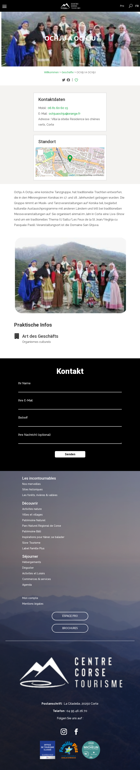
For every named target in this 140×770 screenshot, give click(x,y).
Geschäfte (68, 72)
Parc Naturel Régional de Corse (41, 525)
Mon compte (30, 598)
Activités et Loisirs (33, 573)
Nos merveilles (31, 483)
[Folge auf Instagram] (64, 732)
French (137, 6)
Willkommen (51, 72)
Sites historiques (32, 489)
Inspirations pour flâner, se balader (43, 537)
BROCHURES (70, 628)
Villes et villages (32, 514)
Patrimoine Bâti (31, 531)
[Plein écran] (40, 152)
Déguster (28, 567)
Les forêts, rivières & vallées (39, 495)
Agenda (27, 584)
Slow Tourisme (31, 542)
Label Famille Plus (33, 548)
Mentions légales (32, 603)
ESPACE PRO (70, 615)
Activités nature (32, 508)
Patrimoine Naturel (33, 520)
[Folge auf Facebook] (76, 732)
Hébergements (31, 562)
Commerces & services (36, 579)
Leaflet (72, 174)
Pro (122, 5)
